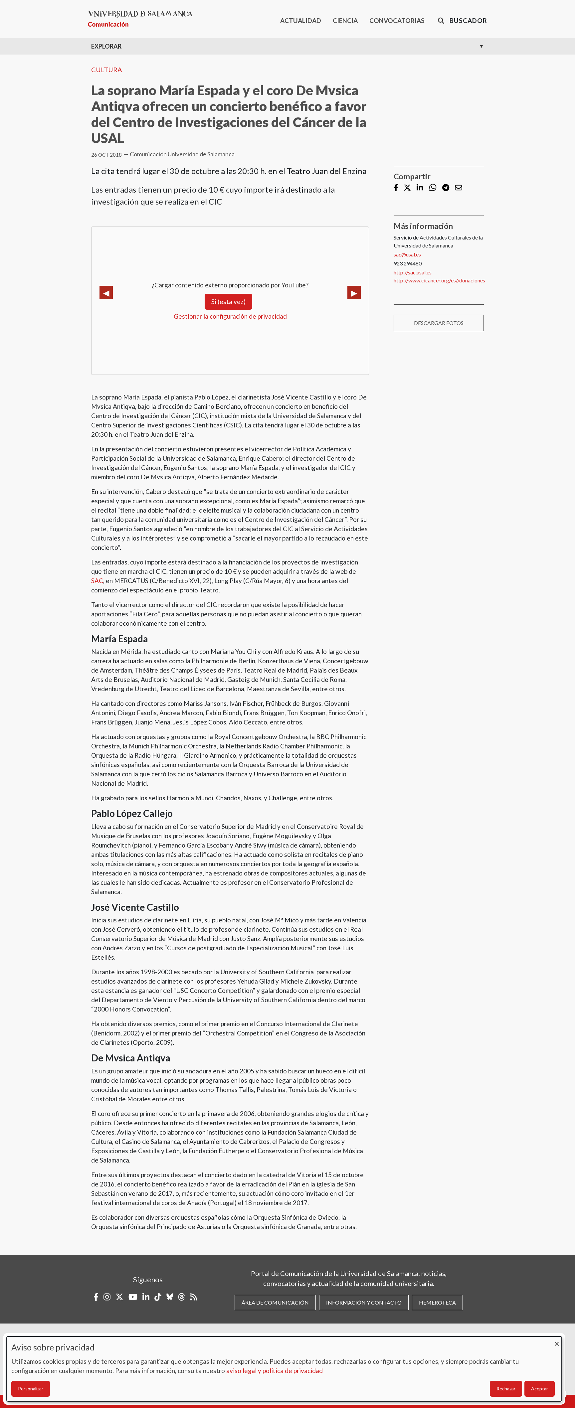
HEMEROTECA (437, 1302)
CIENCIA (345, 20)
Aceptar (539, 1388)
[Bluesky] (169, 1297)
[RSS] (193, 1297)
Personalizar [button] (30, 1388)
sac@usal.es (407, 254)
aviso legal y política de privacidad (274, 1370)
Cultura (106, 70)
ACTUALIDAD (300, 20)
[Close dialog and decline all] (557, 1340)
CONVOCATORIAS (397, 20)
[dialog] (284, 1368)
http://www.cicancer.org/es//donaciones (439, 280)
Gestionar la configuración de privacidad (230, 316)
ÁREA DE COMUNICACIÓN (275, 1302)
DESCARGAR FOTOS (439, 323)
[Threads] (181, 1297)
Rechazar (505, 1388)
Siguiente (354, 292)
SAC (97, 580)
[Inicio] (143, 19)
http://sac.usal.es (413, 272)
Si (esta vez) (228, 301)
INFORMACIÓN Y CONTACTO (364, 1302)
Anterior (106, 292)
